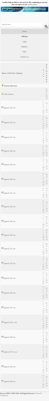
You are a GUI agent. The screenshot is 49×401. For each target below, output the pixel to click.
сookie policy (32, 4)
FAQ (24, 52)
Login (24, 42)
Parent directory (10, 86)
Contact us (24, 57)
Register (24, 47)
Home (24, 31)
